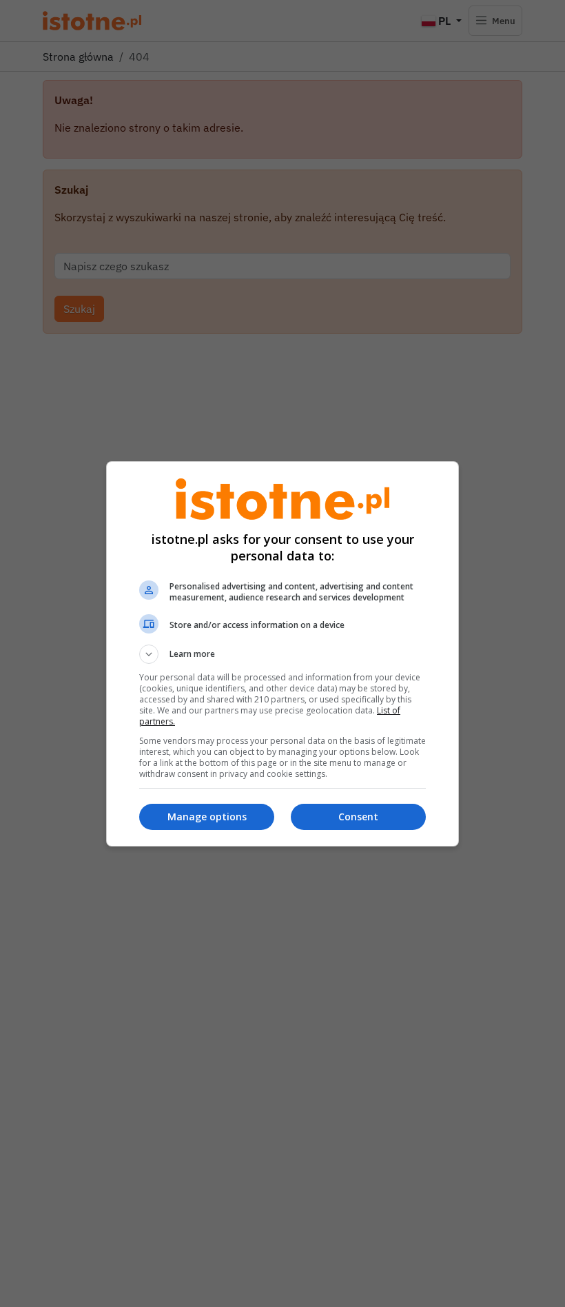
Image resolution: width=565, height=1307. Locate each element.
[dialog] (282, 654)
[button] (282, 654)
